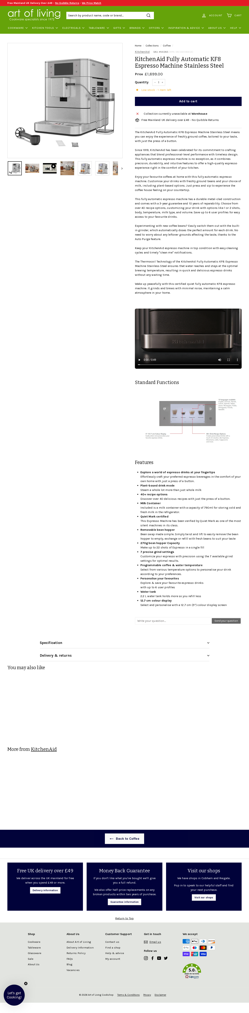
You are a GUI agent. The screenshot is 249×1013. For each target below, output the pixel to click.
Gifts (117, 27)
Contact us (112, 942)
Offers (154, 27)
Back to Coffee (127, 839)
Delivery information (45, 890)
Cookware (16, 27)
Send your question (226, 620)
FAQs (70, 958)
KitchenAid (142, 51)
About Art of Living (79, 942)
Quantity (142, 82)
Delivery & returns (56, 656)
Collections (152, 45)
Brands (135, 27)
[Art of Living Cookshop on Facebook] (152, 958)
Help (233, 27)
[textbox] (173, 620)
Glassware (34, 953)
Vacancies (73, 970)
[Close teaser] (26, 983)
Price (139, 74)
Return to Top (124, 918)
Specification (51, 643)
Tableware (97, 27)
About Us (215, 27)
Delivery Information (80, 947)
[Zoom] (65, 100)
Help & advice (114, 953)
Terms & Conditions (128, 994)
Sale (31, 958)
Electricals (71, 27)
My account (112, 958)
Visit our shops (203, 897)
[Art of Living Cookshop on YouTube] (159, 958)
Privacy (147, 994)
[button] (202, 972)
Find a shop (113, 947)
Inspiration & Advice (184, 27)
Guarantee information (124, 901)
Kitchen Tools (43, 27)
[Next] (120, 168)
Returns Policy (76, 953)
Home (138, 45)
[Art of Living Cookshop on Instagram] (146, 958)
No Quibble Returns (67, 3)
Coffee (167, 45)
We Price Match (91, 3)
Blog (70, 964)
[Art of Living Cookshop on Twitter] (166, 958)
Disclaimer (160, 994)
